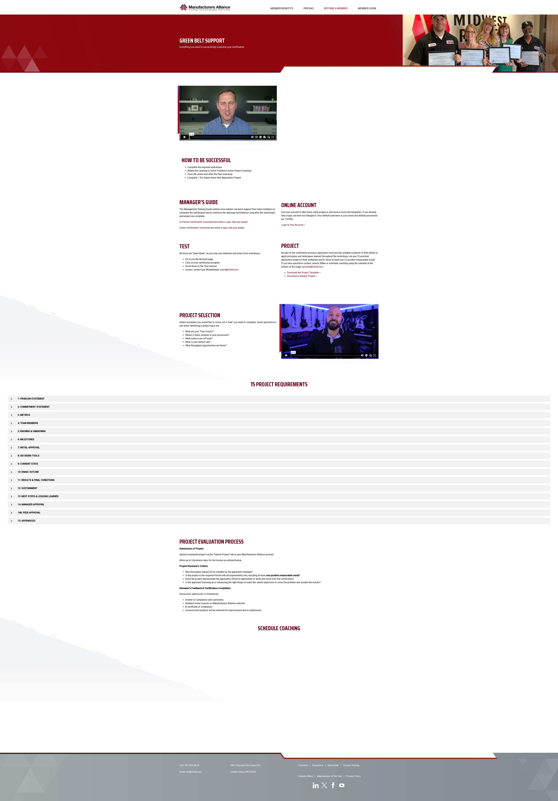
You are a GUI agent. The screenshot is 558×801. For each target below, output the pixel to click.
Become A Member (335, 8)
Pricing (309, 8)
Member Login (367, 8)
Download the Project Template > (304, 272)
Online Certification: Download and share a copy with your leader (211, 227)
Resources (317, 765)
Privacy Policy (353, 776)
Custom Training (351, 765)
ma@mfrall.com (194, 771)
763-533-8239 (191, 765)
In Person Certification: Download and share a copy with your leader (213, 222)
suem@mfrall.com (229, 269)
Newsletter (333, 765)
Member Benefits (281, 8)
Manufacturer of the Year (329, 776)
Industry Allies (305, 776)
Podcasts (303, 765)
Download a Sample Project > (302, 276)
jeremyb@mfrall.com (312, 266)
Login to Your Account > (293, 225)
